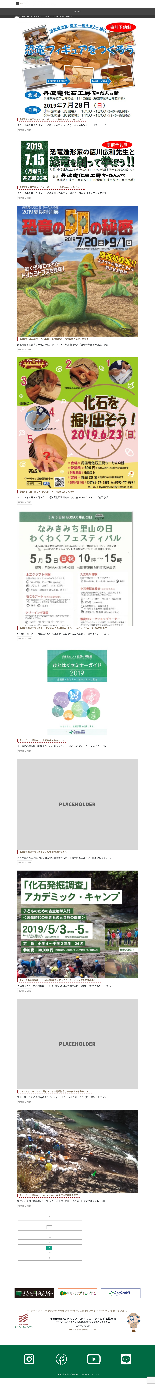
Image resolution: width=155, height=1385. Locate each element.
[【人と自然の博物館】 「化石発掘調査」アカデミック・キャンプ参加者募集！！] (77, 924)
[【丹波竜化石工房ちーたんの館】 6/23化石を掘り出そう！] (77, 423)
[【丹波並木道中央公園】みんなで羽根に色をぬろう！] (77, 804)
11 (50, 1242)
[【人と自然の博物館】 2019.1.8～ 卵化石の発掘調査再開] (77, 1151)
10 (50, 1237)
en (22, 3)
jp (20, 3)
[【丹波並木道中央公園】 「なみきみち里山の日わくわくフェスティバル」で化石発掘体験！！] (77, 568)
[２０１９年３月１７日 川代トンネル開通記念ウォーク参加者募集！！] (77, 1044)
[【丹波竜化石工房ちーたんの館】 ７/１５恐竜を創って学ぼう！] (77, 161)
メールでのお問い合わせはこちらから (82, 1329)
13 (50, 1253)
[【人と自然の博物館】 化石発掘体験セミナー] (77, 692)
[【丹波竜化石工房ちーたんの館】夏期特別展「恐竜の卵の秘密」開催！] (77, 271)
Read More (24, 130)
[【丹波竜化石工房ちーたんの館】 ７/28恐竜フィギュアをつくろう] (77, 69)
